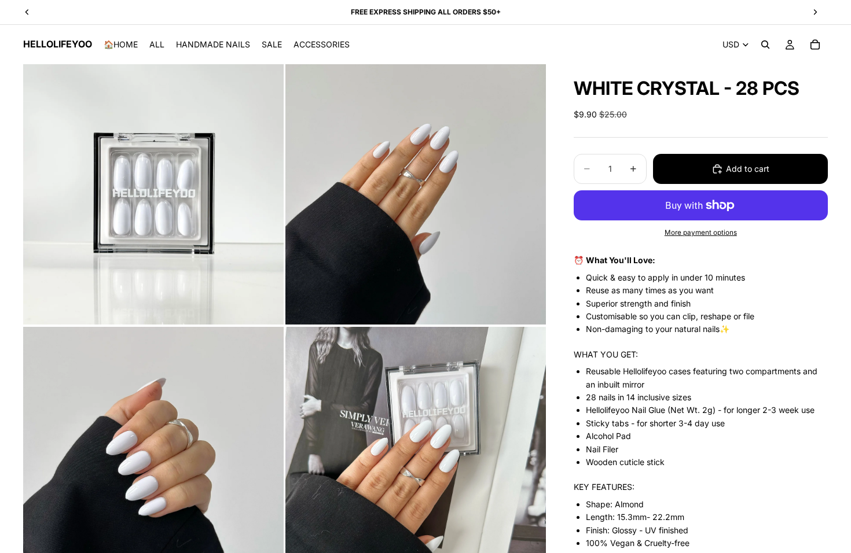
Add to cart (747, 169)
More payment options (701, 232)
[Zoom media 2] (415, 194)
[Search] (765, 44)
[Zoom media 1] (153, 194)
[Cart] (815, 44)
